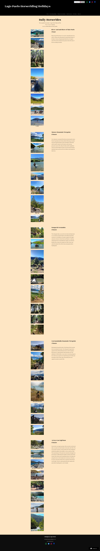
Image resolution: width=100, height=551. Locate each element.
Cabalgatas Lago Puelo (50, 537)
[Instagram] (92, 2)
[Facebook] (90, 2)
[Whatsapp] (87, 2)
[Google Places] (95, 2)
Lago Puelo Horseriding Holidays (27, 6)
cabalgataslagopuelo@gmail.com (50, 539)
